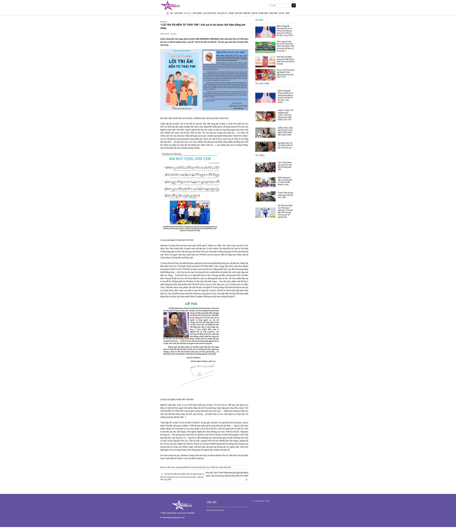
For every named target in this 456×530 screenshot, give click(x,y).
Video (287, 13)
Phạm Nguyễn (164, 34)
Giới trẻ (254, 13)
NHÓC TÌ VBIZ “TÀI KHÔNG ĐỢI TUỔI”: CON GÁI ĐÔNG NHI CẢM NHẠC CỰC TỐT (285, 115)
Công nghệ (273, 13)
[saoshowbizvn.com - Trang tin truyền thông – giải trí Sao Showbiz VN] (170, 5)
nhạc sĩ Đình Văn (212, 467)
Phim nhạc (188, 13)
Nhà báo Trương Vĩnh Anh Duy (194, 467)
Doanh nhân (263, 13)
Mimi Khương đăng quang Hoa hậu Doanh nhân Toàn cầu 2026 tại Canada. (285, 60)
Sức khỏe (238, 13)
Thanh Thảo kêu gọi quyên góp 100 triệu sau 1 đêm (285, 195)
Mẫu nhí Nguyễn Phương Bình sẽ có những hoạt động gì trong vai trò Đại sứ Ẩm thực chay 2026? (285, 30)
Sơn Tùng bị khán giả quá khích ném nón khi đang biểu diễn (285, 165)
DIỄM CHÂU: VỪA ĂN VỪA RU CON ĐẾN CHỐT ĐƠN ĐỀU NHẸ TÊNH (285, 131)
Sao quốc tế (222, 13)
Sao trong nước (209, 13)
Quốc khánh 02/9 (225, 467)
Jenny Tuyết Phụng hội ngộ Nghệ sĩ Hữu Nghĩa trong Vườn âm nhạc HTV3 (285, 73)
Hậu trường (197, 13)
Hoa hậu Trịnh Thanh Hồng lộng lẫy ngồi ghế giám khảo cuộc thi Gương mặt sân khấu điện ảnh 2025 (227, 474)
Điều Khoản (211, 510)
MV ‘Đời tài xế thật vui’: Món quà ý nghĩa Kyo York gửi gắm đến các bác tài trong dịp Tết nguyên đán (285, 211)
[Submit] (294, 5)
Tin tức (281, 13)
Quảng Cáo (220, 510)
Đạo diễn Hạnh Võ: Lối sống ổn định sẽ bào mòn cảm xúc (285, 145)
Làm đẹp (231, 13)
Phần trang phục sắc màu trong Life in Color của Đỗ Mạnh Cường (285, 181)
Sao (171, 13)
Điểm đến (247, 13)
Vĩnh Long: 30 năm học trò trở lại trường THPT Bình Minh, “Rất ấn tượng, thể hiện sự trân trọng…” (285, 46)
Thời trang (178, 13)
